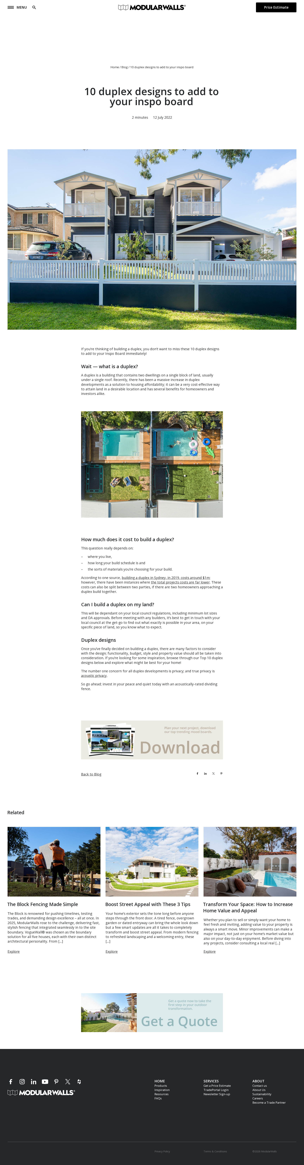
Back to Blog (91, 774)
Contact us (259, 1086)
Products (160, 1086)
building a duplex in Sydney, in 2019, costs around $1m (166, 577)
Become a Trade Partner (269, 1102)
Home (114, 67)
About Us (258, 1090)
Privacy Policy (162, 1151)
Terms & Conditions (215, 1151)
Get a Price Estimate (217, 1086)
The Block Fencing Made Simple (42, 904)
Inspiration (162, 1090)
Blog (124, 67)
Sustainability (261, 1094)
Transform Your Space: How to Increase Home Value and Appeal (248, 907)
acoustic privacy (94, 675)
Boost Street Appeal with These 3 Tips (147, 904)
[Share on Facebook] (197, 773)
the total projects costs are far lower (180, 582)
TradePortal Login (216, 1090)
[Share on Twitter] (213, 773)
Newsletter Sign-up (217, 1094)
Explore (14, 951)
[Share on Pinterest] (221, 773)
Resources (161, 1094)
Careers (257, 1098)
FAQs (158, 1098)
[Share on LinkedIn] (205, 773)
